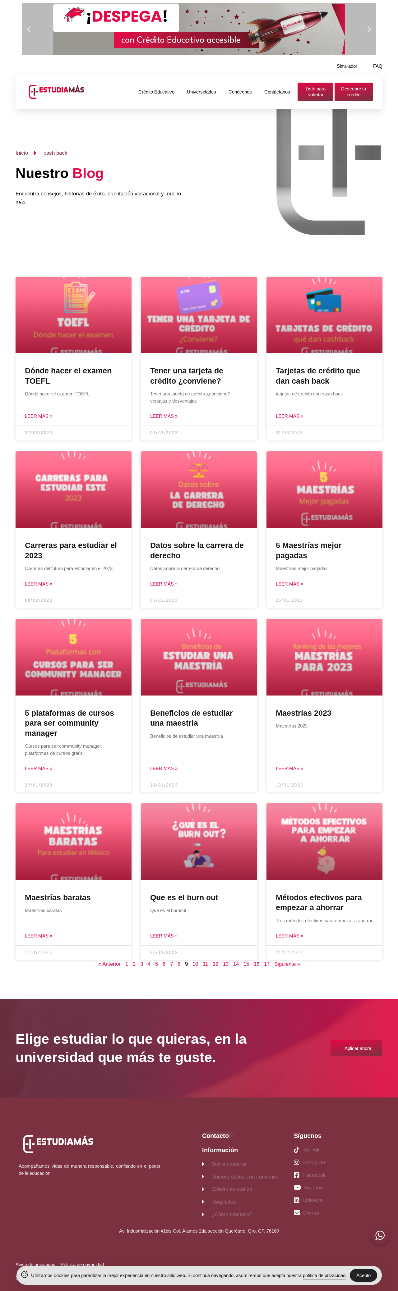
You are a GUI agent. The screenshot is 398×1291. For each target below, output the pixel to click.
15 (246, 964)
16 (256, 964)
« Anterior (109, 964)
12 (215, 964)
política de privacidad (324, 1275)
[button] (29, 29)
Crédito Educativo (156, 91)
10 (195, 964)
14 (236, 964)
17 (267, 964)
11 (205, 964)
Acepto (363, 1275)
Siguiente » (287, 964)
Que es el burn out (184, 897)
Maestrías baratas (58, 897)
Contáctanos (277, 91)
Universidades (201, 91)
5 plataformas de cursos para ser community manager (69, 723)
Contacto (215, 1135)
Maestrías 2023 (303, 713)
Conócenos (240, 91)
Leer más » (38, 416)
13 (226, 964)
